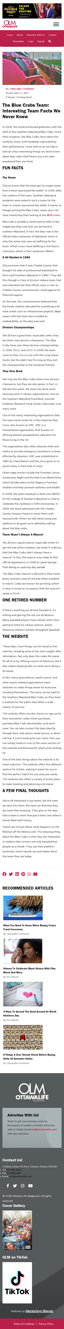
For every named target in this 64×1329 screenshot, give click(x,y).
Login (30, 41)
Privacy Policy (46, 1323)
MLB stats (53, 215)
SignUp (41, 41)
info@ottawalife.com (44, 1129)
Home (10, 35)
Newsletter (18, 41)
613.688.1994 (14, 1173)
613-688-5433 (13, 1169)
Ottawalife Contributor (22, 88)
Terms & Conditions (24, 1323)
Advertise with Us (36, 35)
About (20, 35)
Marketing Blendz (39, 1311)
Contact (52, 35)
